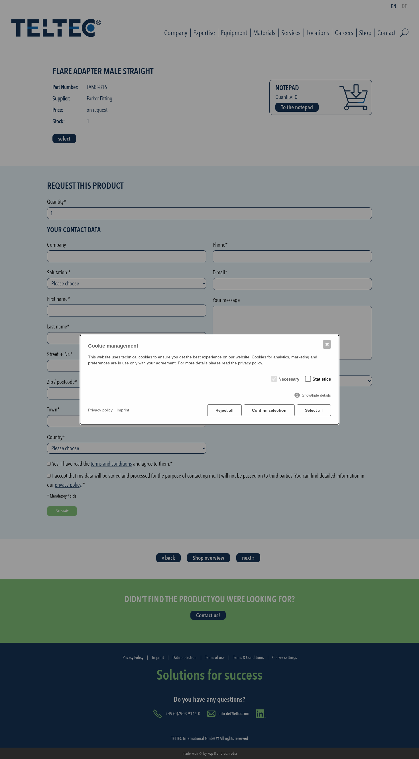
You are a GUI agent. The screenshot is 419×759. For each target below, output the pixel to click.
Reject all (224, 410)
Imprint (123, 410)
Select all (314, 410)
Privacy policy (100, 410)
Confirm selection (269, 410)
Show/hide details (316, 395)
